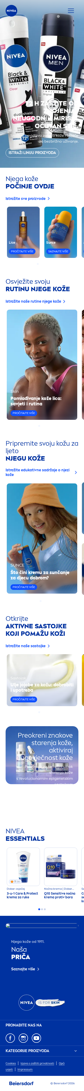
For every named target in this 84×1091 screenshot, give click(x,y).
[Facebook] (10, 1038)
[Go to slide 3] (43, 264)
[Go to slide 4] (46, 264)
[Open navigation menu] (70, 10)
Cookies (11, 1063)
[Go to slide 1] (38, 264)
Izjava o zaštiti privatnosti (37, 1063)
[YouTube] (36, 1038)
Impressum (25, 1069)
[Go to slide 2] (41, 264)
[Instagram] (23, 1038)
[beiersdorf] (21, 1083)
